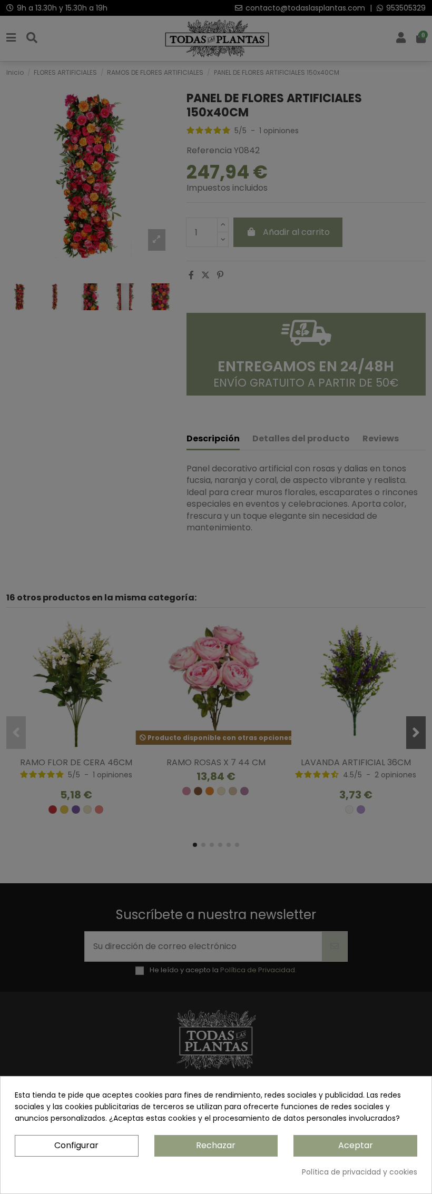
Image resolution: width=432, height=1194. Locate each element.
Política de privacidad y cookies (359, 1172)
